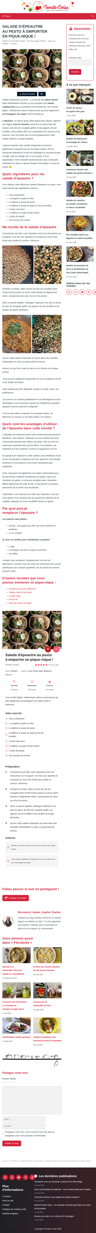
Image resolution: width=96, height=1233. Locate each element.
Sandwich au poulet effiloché (22, 589)
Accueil (5, 1161)
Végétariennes (26, 1161)
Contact (6, 1205)
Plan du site (7, 1200)
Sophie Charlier (51, 912)
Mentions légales (10, 1213)
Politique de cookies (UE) (14, 1209)
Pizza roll (13, 599)
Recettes (14, 1161)
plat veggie (38, 1161)
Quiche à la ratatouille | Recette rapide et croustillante (13, 970)
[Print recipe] (56, 649)
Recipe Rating (9, 1079)
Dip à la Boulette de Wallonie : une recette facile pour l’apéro (62, 1189)
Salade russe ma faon (20, 592)
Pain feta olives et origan (20, 603)
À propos (6, 1196)
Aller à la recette (28, 94)
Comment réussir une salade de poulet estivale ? (79, 171)
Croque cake (15, 596)
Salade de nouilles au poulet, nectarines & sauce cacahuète (76, 204)
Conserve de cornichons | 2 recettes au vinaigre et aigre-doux (14, 1005)
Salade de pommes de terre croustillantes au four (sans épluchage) (77, 269)
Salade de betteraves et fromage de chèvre (76, 140)
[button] (92, 16)
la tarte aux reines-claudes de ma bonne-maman (46, 968)
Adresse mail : (75, 58)
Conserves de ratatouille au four (42, 1004)
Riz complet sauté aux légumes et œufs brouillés (79, 236)
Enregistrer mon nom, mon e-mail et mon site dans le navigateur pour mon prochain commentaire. (29, 1134)
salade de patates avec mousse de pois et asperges (47, 1039)
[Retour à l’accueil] (48, 6)
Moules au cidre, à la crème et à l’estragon (54, 1216)
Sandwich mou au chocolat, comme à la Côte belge (58, 1182)
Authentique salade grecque (16, 1037)
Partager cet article (17, 898)
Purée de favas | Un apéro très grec (75, 109)
